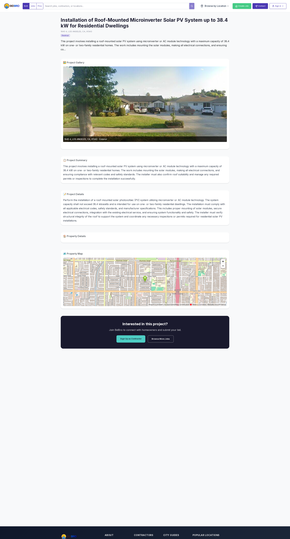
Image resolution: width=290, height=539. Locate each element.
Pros (40, 6)
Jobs (33, 6)
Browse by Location (215, 6)
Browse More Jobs (161, 339)
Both (26, 6)
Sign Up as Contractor (131, 338)
